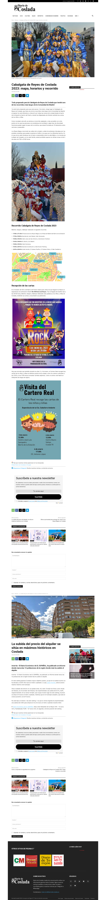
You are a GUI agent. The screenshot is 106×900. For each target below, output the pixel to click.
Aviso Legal (31, 501)
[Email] (23, 95)
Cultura (27, 16)
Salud (33, 16)
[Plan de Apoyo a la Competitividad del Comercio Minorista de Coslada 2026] (57, 535)
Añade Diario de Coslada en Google (21, 465)
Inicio (13, 20)
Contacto (92, 898)
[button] (92, 16)
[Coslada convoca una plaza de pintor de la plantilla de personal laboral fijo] (20, 535)
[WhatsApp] (91, 1)
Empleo (13, 540)
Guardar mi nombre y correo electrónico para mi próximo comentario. (34, 582)
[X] (88, 1)
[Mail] (83, 1)
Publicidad (87, 898)
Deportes (40, 16)
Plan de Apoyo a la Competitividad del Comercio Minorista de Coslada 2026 (56, 544)
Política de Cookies (79, 898)
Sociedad (70, 16)
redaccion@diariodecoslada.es (50, 892)
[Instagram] (80, 1)
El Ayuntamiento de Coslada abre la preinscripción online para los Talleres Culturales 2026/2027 (38, 544)
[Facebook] (78, 1)
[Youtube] (93, 1)
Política (63, 16)
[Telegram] (85, 1)
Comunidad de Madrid (51, 16)
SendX (61, 502)
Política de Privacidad (42, 501)
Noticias (15, 16)
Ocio (21, 16)
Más (76, 16)
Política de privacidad (69, 898)
